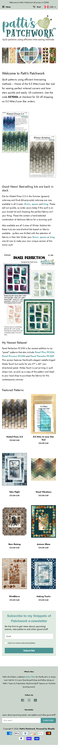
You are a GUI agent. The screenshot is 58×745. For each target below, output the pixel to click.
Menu (8, 7)
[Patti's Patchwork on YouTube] (35, 700)
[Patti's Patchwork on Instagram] (29, 700)
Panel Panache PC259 (42, 356)
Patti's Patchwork (27, 728)
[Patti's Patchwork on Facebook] (22, 700)
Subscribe (29, 650)
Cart (38, 7)
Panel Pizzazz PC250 (13, 356)
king (45, 204)
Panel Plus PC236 (44, 352)
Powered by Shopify (45, 728)
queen (35, 204)
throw (27, 204)
